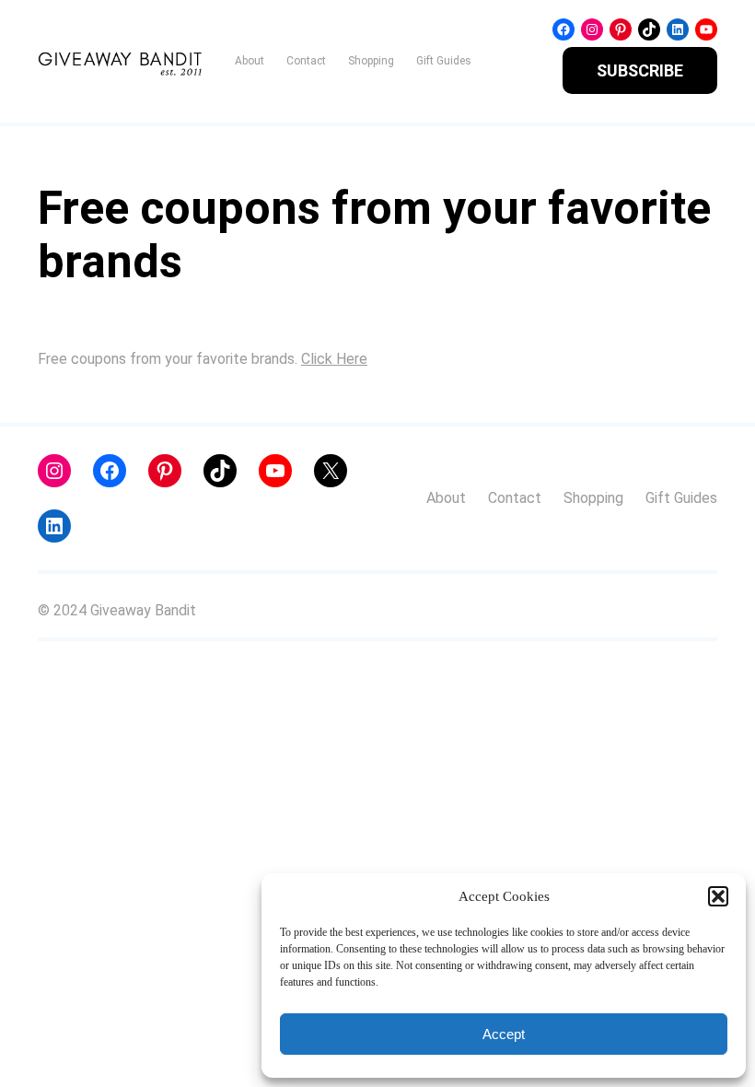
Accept (503, 1034)
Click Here (334, 359)
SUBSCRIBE (640, 70)
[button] (718, 896)
